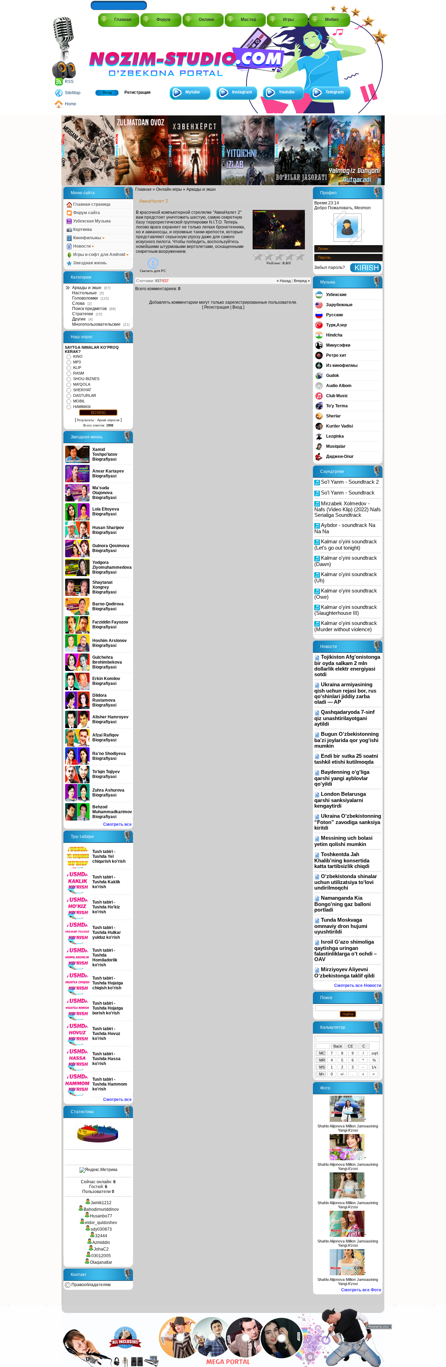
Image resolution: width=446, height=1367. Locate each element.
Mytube (192, 92)
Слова (78, 303)
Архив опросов (108, 420)
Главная (122, 19)
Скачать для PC (153, 271)
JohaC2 (101, 1249)
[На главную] (120, 56)
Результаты (85, 420)
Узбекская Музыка (91, 221)
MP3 (77, 362)
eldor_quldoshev (101, 1222)
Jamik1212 (101, 1202)
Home (70, 103)
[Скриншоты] (279, 229)
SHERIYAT (82, 390)
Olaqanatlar (101, 1262)
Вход (107, 92)
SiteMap (72, 92)
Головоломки (85, 298)
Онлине (206, 19)
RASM (78, 373)
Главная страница (91, 204)
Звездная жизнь (89, 262)
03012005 (101, 1255)
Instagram (242, 92)
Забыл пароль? (329, 267)
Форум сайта (86, 212)
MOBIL (79, 401)
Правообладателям (90, 1284)
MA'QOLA (81, 384)
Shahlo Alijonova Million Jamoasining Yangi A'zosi (347, 1128)
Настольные (84, 292)
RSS (69, 81)
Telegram (334, 92)
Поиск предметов (89, 308)
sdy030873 (101, 1229)
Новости (82, 246)
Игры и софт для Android (99, 254)
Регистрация (137, 92)
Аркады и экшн (86, 287)
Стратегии (82, 313)
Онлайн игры (169, 189)
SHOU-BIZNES (86, 379)
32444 (101, 1235)
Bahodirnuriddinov (101, 1209)
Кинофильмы (87, 237)
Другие (79, 319)
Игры (288, 19)
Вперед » (302, 281)
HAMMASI (82, 407)
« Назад (284, 281)
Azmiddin (101, 1242)
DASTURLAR (84, 395)
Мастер (248, 19)
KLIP (77, 367)
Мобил (332, 19)
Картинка (82, 229)
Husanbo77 (101, 1216)
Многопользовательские (96, 324)
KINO (78, 356)
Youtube (287, 92)
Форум (163, 19)
